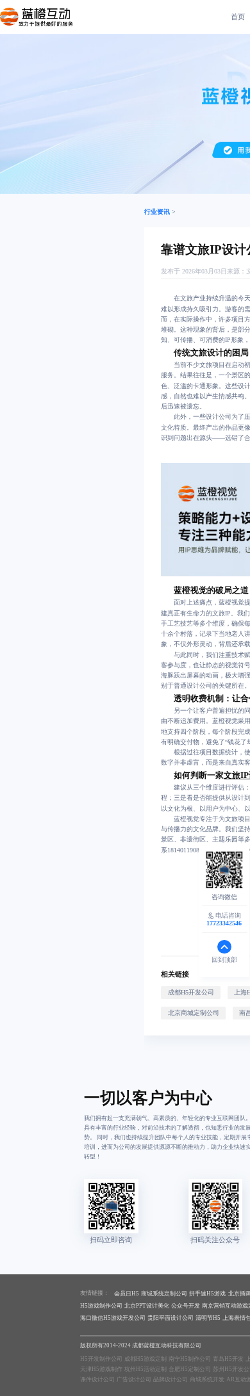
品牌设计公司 (170, 1379)
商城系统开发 (207, 1379)
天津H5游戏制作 (101, 1369)
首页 (238, 16)
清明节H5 (208, 1318)
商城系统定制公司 (164, 1293)
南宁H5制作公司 (190, 1359)
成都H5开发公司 (191, 992)
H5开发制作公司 (101, 1359)
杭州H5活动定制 (145, 1369)
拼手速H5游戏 (207, 1293)
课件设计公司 (97, 1379)
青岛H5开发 (228, 1359)
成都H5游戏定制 (145, 1359)
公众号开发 (185, 1306)
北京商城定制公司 (193, 1012)
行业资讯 (157, 211)
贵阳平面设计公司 (170, 1318)
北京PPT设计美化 (146, 1306)
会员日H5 (126, 1293)
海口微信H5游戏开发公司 (113, 1318)
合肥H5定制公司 (190, 1369)
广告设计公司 (134, 1379)
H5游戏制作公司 (101, 1306)
